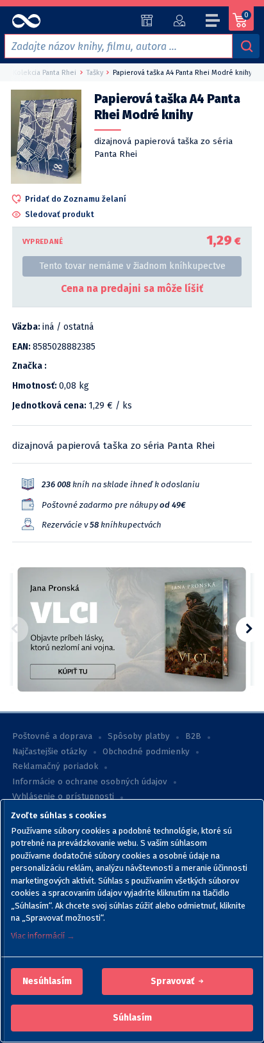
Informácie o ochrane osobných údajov (89, 782)
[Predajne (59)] (147, 20)
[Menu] (213, 22)
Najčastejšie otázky (49, 752)
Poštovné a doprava (52, 736)
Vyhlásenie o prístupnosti (63, 796)
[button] (47, 981)
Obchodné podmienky (146, 752)
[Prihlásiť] (179, 20)
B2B (193, 736)
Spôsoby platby (139, 736)
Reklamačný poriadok (55, 766)
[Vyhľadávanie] (246, 46)
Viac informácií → (43, 936)
